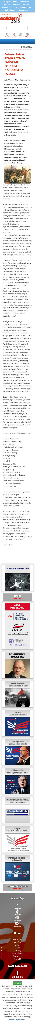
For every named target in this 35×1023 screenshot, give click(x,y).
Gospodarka (24, 2)
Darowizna (17, 956)
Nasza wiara (23, 10)
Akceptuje (17, 983)
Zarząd (17, 947)
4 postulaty (17, 939)
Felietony (26, 47)
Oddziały (17, 950)
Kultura (7, 4)
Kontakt (17, 959)
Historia (25, 4)
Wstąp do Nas (17, 953)
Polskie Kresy (10, 10)
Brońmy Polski (25, 7)
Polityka (7, 2)
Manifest (17, 942)
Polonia (5, 7)
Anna (29, 80)
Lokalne (14, 7)
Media (15, 2)
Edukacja (16, 4)
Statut (17, 945)
